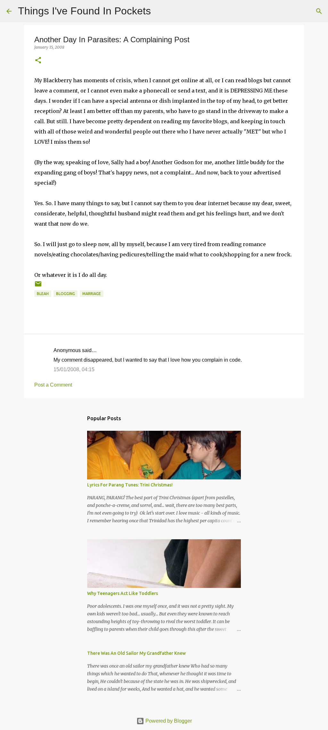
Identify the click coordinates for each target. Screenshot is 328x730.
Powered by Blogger (168, 721)
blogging (65, 294)
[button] (38, 60)
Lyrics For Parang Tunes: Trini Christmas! (130, 484)
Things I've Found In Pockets (84, 11)
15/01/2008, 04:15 (73, 369)
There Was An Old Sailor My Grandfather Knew (136, 653)
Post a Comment (53, 385)
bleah (43, 294)
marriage (91, 294)
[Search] (160, 11)
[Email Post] (38, 286)
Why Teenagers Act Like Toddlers (122, 593)
